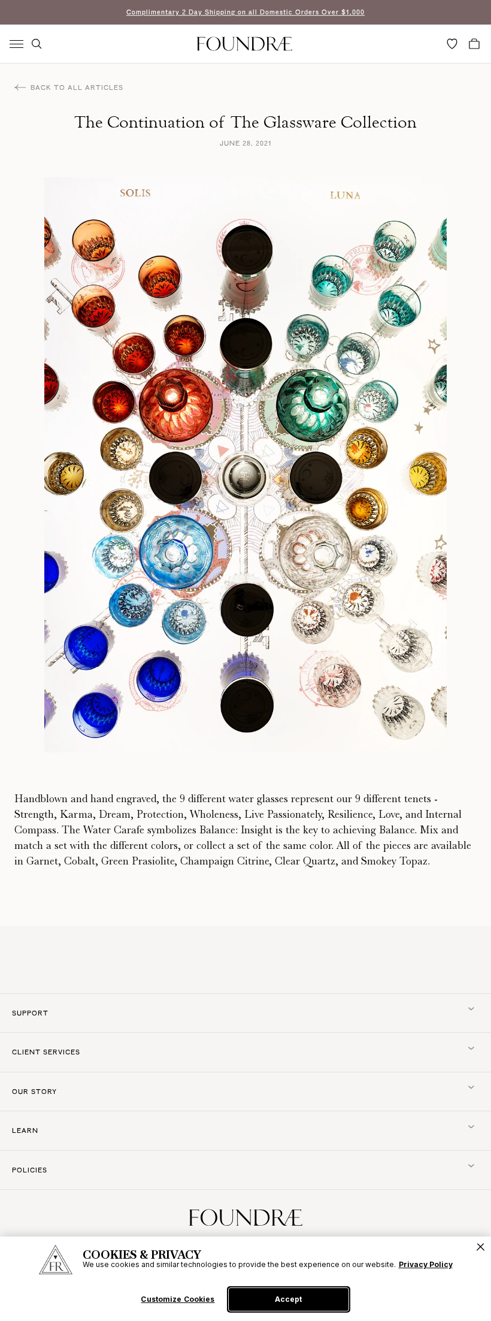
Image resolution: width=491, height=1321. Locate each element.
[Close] (480, 1247)
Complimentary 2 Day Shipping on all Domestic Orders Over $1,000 (245, 12)
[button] (37, 44)
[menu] (16, 44)
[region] (245, 1279)
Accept (288, 1299)
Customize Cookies (177, 1299)
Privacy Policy (426, 1264)
